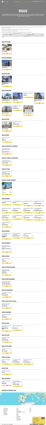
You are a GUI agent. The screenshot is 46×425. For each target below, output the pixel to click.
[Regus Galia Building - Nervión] (20, 400)
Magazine (17, 415)
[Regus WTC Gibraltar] (21, 402)
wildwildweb (11, 424)
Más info (34, 422)
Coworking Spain (5, 1)
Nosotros (17, 409)
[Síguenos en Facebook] (30, 424)
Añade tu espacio (35, 1)
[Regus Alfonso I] (24, 396)
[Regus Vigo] (18, 395)
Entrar (38, 1)
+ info (7, 53)
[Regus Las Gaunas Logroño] (23, 395)
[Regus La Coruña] (18, 394)
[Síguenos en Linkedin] (34, 424)
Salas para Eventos (5, 414)
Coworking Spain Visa (18, 416)
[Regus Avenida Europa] (22, 398)
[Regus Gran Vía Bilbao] (23, 394)
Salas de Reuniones (5, 413)
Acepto (43, 418)
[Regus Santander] (22, 394)
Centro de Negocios (5, 409)
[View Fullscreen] (45, 393)
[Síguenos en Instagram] (33, 424)
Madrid (30, 408)
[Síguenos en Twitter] (31, 424)
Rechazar (43, 419)
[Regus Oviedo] (20, 394)
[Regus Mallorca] (27, 398)
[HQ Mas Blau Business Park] (27, 396)
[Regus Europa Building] (25, 398)
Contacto (17, 408)
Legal (17, 413)
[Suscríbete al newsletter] (37, 424)
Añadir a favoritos (11, 51)
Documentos (17, 414)
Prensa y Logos (17, 417)
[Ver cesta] (43, 1)
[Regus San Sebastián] (23, 394)
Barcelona (30, 409)
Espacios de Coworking (6, 408)
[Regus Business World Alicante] (25, 399)
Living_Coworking (18, 418)
